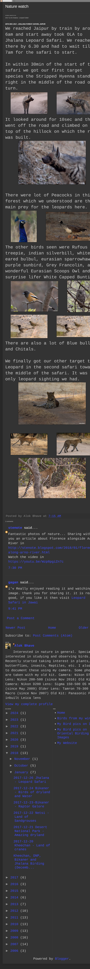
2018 (15, 753)
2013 (15, 904)
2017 (15, 877)
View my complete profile (29, 704)
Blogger (62, 959)
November (23, 759)
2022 (15, 726)
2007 (15, 944)
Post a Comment (21, 618)
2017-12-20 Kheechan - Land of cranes (32, 845)
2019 (15, 746)
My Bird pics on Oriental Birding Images (73, 733)
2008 (15, 937)
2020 (15, 740)
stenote (15, 528)
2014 (15, 897)
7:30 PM (15, 568)
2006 (15, 951)
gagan (13, 582)
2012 (15, 911)
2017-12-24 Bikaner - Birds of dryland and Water (32, 792)
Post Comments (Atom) (52, 636)
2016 (15, 884)
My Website (67, 743)
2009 (15, 931)
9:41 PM (15, 609)
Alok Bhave (24, 646)
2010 (15, 924)
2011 (15, 917)
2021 (15, 733)
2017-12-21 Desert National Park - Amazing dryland (30, 831)
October (22, 766)
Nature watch (16, 6)
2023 (15, 720)
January (22, 772)
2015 (15, 891)
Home (52, 628)
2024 (15, 713)
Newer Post (15, 628)
